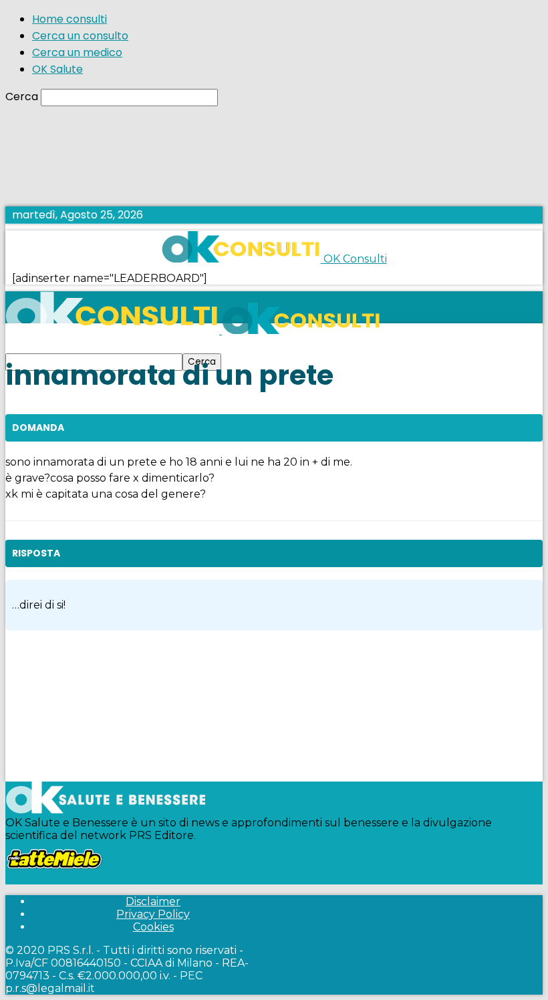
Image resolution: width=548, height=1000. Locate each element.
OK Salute (57, 69)
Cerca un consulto (80, 35)
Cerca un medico (77, 52)
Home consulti (69, 19)
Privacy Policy (153, 914)
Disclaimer (153, 901)
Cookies (153, 927)
